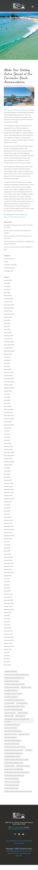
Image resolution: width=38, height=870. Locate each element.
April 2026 (7, 292)
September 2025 (9, 314)
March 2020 (7, 480)
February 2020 (8, 483)
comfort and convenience (12, 687)
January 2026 (8, 302)
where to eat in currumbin (12, 782)
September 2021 (9, 425)
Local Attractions (9, 268)
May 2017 (7, 585)
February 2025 (8, 335)
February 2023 (8, 372)
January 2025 (8, 339)
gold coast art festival (11, 728)
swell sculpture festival (23, 766)
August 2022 (8, 391)
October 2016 (8, 606)
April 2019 (7, 514)
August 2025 (8, 317)
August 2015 (8, 649)
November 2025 (9, 308)
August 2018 (8, 539)
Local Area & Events (10, 265)
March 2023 (7, 369)
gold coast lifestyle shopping (13, 740)
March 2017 (7, 591)
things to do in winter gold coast (14, 769)
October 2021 (8, 422)
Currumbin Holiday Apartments (13, 709)
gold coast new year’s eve (12, 744)
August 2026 (8, 280)
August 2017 (7, 575)
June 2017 (7, 582)
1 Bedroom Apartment (11, 671)
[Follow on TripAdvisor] (23, 834)
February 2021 (8, 446)
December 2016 (8, 600)
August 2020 (8, 465)
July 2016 (7, 615)
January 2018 (8, 560)
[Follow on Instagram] (19, 834)
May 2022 (7, 400)
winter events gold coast (11, 785)
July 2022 (7, 394)
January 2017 (8, 597)
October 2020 (8, 459)
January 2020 (8, 486)
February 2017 (8, 594)
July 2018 (7, 542)
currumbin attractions (11, 697)
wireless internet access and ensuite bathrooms (18, 791)
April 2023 (7, 366)
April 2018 (7, 551)
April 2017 (7, 588)
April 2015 (7, 662)
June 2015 (7, 655)
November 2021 (9, 419)
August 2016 (8, 612)
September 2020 (9, 462)
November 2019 (9, 492)
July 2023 (7, 357)
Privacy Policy (19, 843)
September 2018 (9, 536)
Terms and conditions (22, 841)
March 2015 (7, 665)
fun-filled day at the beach (12, 724)
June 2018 (7, 545)
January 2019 (8, 523)
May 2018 (7, 548)
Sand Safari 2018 (9, 766)
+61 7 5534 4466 (17, 827)
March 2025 (7, 332)
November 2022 (9, 382)
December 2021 (8, 415)
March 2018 (7, 554)
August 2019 (8, 502)
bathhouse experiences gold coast (14, 678)
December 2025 (9, 305)
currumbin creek (9, 703)
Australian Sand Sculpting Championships (16, 674)
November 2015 (9, 640)
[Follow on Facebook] (15, 834)
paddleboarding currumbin (12, 756)
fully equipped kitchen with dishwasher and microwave (17, 720)
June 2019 (7, 508)
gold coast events (24, 734)
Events (6, 262)
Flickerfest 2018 (9, 716)
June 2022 (7, 397)
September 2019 (9, 499)
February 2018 (8, 557)
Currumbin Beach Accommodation (17, 110)
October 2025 (8, 311)
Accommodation (27, 86)
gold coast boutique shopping (13, 731)
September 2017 (9, 572)
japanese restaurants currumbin (14, 750)
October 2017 (8, 569)
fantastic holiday (23, 713)
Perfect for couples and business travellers (16, 759)
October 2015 (8, 643)
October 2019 (8, 495)
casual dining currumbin (12, 681)
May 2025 (7, 326)
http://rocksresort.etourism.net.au (15, 217)
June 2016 (7, 619)
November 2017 (9, 566)
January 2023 (8, 375)
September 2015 (9, 646)
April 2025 (7, 329)
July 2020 (7, 468)
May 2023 (7, 363)
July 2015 (7, 652)
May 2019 (7, 511)
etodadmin (9, 86)
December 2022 (9, 379)
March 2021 (7, 443)
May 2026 (7, 289)
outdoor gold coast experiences (13, 753)
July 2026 (7, 283)
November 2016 (9, 603)
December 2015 (8, 637)
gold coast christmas (11, 734)
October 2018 (8, 532)
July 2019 (7, 505)
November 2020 (9, 455)
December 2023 (9, 342)
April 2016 (7, 625)
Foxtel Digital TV (20, 716)
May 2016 (7, 622)
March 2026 (7, 295)
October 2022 (8, 385)
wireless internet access (11, 788)
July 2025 (7, 320)
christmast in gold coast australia (14, 684)
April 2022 (7, 403)
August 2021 (8, 428)
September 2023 (9, 351)
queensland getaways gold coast (14, 762)
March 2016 (7, 628)
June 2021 (7, 434)
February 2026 (8, 299)
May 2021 (7, 437)
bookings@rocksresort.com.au (19, 829)
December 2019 (8, 489)
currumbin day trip (21, 703)
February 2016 (8, 631)
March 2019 (7, 517)
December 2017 (8, 563)
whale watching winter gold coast (14, 775)
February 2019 (8, 520)
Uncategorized (8, 271)
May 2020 (7, 474)
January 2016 (8, 634)
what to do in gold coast (11, 778)
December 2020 (9, 452)
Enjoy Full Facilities (10, 713)
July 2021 (7, 431)
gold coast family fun (11, 737)
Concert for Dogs (26, 687)
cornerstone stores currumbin (13, 693)
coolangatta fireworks (11, 690)
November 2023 (9, 345)
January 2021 (8, 449)
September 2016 (9, 609)
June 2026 (7, 286)
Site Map (9, 841)
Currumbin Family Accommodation (14, 706)
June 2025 (7, 323)
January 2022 (8, 412)
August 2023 (8, 354)
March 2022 (7, 406)
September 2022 (9, 388)
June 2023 (7, 360)
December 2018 (9, 526)
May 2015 (7, 658)
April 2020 (7, 477)
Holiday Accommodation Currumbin (15, 747)
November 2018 (9, 529)
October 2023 (8, 348)
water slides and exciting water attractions (17, 772)
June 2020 (7, 471)
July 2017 (7, 579)
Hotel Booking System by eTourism (19, 851)
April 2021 (7, 440)
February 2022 (8, 409)
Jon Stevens (28, 750)
